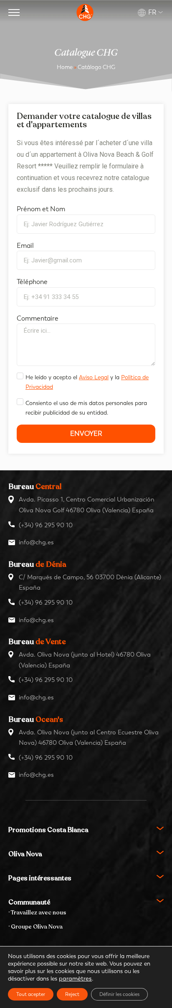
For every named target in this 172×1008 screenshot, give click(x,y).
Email (25, 246)
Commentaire (37, 318)
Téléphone (32, 282)
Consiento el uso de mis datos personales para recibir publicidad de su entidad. (86, 408)
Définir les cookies (119, 994)
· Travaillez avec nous (37, 913)
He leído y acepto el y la (87, 382)
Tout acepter (30, 994)
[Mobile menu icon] (14, 12)
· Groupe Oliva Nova (35, 927)
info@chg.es (36, 542)
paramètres (75, 978)
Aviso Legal (94, 377)
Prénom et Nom (41, 209)
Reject (72, 994)
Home (65, 67)
